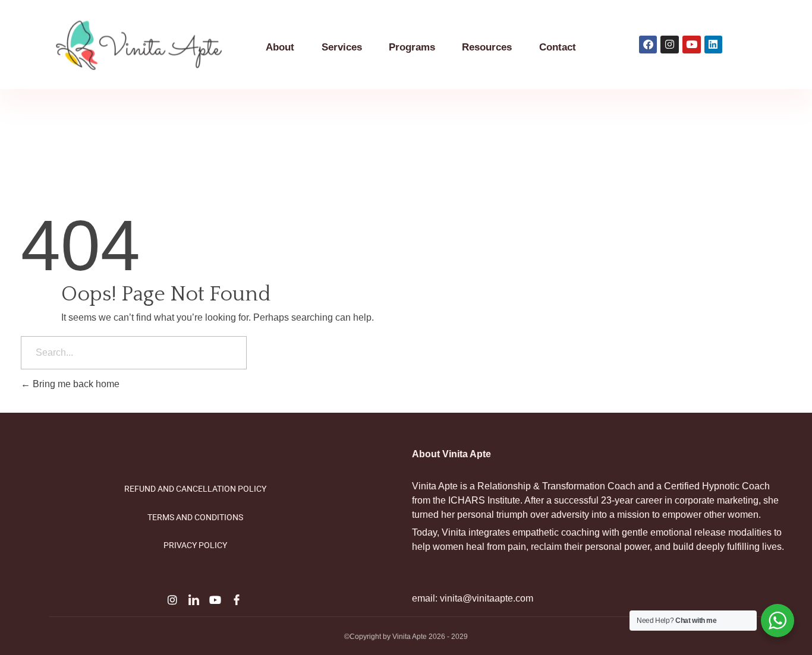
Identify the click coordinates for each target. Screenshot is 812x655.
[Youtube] (215, 599)
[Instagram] (172, 599)
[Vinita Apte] (153, 45)
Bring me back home (74, 384)
